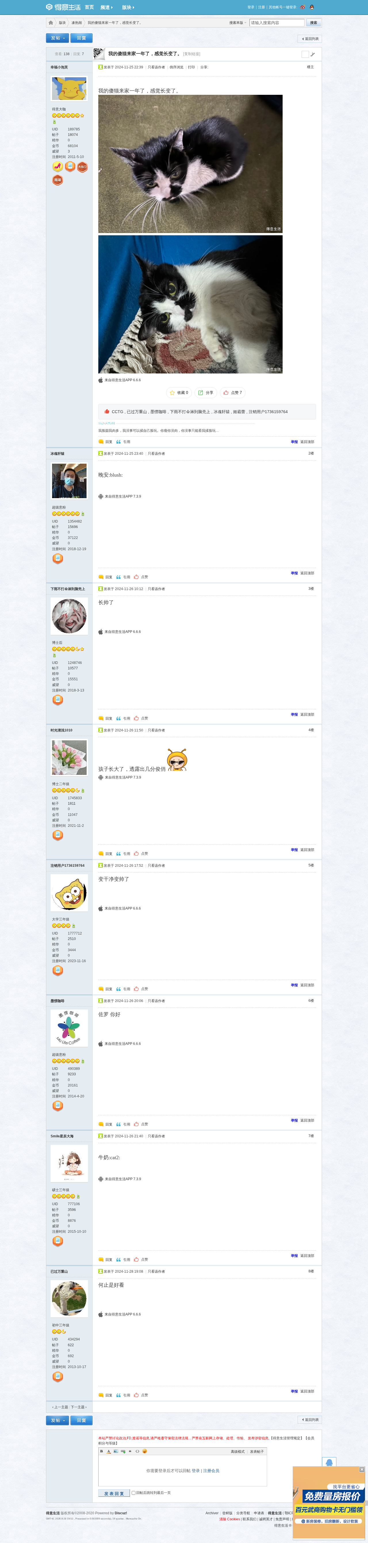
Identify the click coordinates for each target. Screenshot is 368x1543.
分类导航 (243, 1513)
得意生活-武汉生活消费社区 (49, 22)
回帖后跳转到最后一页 (153, 1493)
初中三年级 (60, 1325)
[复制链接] (191, 54)
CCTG (117, 411)
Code (137, 1451)
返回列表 (312, 39)
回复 (109, 442)
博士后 (57, 643)
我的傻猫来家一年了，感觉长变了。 (145, 53)
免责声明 (282, 1519)
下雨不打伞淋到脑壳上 (190, 411)
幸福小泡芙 (59, 67)
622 (71, 1345)
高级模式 (238, 1452)
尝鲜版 (227, 1513)
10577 (73, 668)
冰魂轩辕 (222, 411)
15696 (73, 527)
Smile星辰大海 (62, 1136)
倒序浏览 (176, 67)
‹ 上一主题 (60, 1407)
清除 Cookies (229, 1519)
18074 (73, 135)
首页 (89, 7)
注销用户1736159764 (268, 411)
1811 (72, 804)
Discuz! (121, 1513)
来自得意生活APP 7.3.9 (123, 496)
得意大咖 (59, 109)
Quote (130, 1451)
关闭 (362, 1469)
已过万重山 (137, 411)
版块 (126, 7)
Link (123, 1451)
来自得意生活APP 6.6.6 (123, 380)
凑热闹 (77, 23)
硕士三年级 (60, 1190)
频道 (105, 7)
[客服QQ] (329, 1464)
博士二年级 (60, 784)
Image (116, 1451)
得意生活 (275, 1513)
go (312, 54)
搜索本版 (236, 23)
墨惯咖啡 (158, 411)
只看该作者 (156, 67)
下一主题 (79, 1407)
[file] (190, 164)
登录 (251, 7)
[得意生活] (63, 7)
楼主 (310, 67)
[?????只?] (54, 123)
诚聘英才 (266, 1519)
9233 (72, 1074)
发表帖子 (257, 1452)
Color (109, 1451)
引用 (126, 442)
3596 (72, 1210)
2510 (72, 939)
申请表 (259, 1513)
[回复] (81, 38)
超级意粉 (59, 507)
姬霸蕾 (239, 411)
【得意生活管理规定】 (286, 1438)
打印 (191, 67)
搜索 (313, 23)
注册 (261, 7)
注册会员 (211, 1470)
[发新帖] (57, 38)
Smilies (144, 1451)
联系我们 (249, 1519)
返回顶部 (307, 442)
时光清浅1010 (61, 730)
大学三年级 (60, 919)
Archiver (212, 1513)
